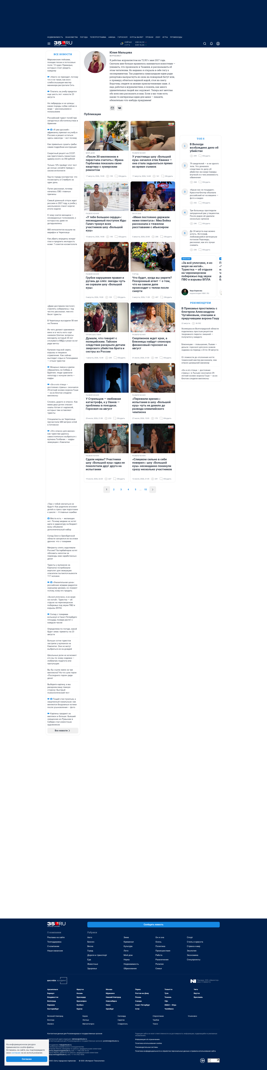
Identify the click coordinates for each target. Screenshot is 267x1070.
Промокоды (176, 37)
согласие (15, 1053)
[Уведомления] (211, 43)
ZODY (158, 37)
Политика (160, 946)
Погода (84, 37)
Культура (128, 946)
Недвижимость (55, 37)
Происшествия (162, 950)
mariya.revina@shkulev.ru (57, 1055)
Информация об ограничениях (147, 1039)
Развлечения (161, 959)
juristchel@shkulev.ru (111, 1041)
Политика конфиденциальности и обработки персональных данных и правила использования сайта (175, 1051)
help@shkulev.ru (65, 1045)
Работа (158, 955)
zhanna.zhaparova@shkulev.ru (59, 1051)
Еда (89, 959)
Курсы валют (136, 37)
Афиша (111, 37)
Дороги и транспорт (97, 955)
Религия (159, 964)
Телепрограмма (98, 37)
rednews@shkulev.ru (79, 1039)
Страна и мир (193, 946)
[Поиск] (204, 43)
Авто (89, 937)
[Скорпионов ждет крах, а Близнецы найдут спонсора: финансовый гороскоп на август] (153, 317)
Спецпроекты (193, 959)
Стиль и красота (195, 942)
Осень (158, 942)
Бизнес (90, 942)
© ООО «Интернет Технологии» (92, 1061)
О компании (53, 946)
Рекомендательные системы (146, 1047)
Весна (90, 946)
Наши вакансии (55, 950)
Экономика (192, 955)
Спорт (190, 937)
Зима (126, 937)
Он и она (159, 937)
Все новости (63, 54)
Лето (126, 950)
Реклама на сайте (56, 937)
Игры (165, 37)
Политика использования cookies (148, 1043)
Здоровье (92, 968)
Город (90, 950)
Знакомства (71, 37)
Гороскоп (123, 37)
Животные (92, 964)
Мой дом (128, 955)
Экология (191, 950)
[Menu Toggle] (49, 43)
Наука (126, 959)
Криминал (129, 942)
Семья (158, 968)
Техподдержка (54, 942)
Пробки (149, 37)
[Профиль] (218, 43)
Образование (130, 968)
